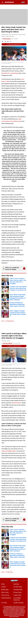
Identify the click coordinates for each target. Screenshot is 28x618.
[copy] (11, 41)
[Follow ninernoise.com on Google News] (24, 268)
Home (2, 321)
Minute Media (8, 606)
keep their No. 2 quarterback (9, 73)
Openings (16, 584)
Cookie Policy (17, 595)
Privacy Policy (17, 592)
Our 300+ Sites (17, 587)
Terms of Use (5, 595)
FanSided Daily (17, 589)
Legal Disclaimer (6, 598)
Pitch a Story (5, 592)
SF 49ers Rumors (10, 321)
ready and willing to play (8, 451)
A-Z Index (4, 602)
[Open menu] (2, 2)
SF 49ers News (9, 572)
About (3, 584)
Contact (3, 587)
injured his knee (16, 403)
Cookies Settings (18, 602)
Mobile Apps (5, 589)
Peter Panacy (7, 38)
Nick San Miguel (7, 343)
